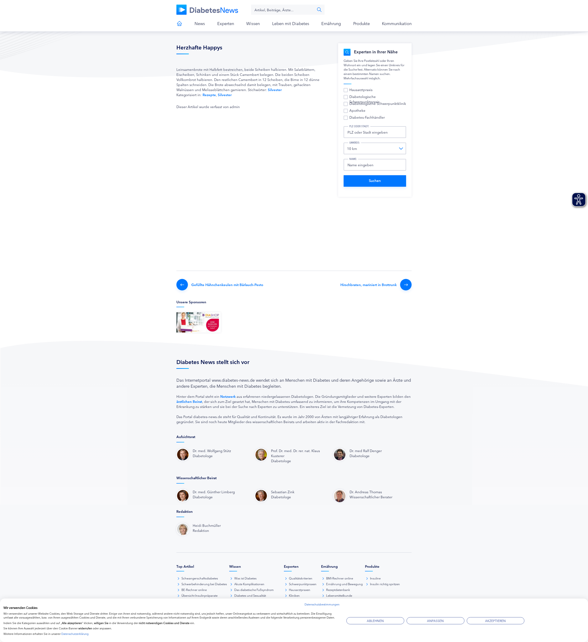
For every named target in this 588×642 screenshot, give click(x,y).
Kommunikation (397, 23)
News (200, 23)
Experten (225, 23)
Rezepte (209, 94)
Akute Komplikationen (249, 584)
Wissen (253, 23)
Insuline (375, 578)
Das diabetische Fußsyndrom (254, 590)
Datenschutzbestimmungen (322, 604)
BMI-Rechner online (339, 578)
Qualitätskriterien (300, 578)
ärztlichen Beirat (189, 401)
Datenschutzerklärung (75, 634)
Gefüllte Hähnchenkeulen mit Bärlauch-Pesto (227, 284)
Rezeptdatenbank (338, 590)
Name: (353, 158)
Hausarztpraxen (299, 590)
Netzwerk (228, 396)
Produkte (361, 23)
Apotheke (357, 110)
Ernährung (331, 23)
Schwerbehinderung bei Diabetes (204, 584)
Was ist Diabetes (245, 578)
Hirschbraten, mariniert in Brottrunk (368, 284)
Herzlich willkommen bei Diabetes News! (179, 23)
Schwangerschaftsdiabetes (199, 578)
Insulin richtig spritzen (385, 584)
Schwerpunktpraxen (303, 584)
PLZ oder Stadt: (359, 126)
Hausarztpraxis (361, 89)
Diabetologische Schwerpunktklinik (377, 103)
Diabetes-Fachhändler (367, 117)
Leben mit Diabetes (290, 23)
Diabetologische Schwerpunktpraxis (364, 99)
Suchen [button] (319, 10)
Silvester (275, 89)
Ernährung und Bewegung (344, 584)
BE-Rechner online (194, 590)
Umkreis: (354, 142)
